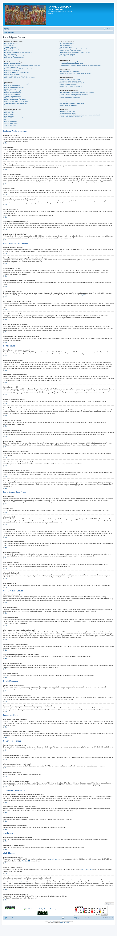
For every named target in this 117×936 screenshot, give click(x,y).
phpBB (83, 295)
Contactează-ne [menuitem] (68, 918)
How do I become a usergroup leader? (70, 50)
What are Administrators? (66, 43)
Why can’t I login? (9, 50)
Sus (6, 143)
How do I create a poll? (10, 89)
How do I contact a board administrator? (71, 116)
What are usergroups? (66, 47)
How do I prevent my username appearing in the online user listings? (23, 65)
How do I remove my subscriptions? (70, 97)
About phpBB (26, 861)
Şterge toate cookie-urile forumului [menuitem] (85, 918)
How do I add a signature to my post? (14, 87)
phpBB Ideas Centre (86, 869)
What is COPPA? (9, 45)
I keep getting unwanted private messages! (71, 63)
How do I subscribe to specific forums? (70, 96)
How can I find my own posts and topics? (71, 86)
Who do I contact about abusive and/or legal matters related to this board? (80, 115)
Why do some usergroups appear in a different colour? (75, 52)
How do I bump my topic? (11, 105)
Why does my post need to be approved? (15, 103)
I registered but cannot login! (12, 48)
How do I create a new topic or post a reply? (16, 83)
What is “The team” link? (66, 56)
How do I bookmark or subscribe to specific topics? (74, 94)
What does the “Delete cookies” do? (14, 57)
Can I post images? (9, 116)
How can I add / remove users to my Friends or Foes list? (76, 73)
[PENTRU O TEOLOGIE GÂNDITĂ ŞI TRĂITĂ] (10, 908)
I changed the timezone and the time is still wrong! (18, 69)
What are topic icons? (10, 125)
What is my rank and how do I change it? (15, 76)
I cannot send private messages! (69, 62)
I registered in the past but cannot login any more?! (18, 52)
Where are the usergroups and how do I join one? (73, 48)
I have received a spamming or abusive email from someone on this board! (80, 65)
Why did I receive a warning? (12, 98)
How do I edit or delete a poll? (12, 92)
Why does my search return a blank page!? (72, 82)
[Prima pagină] (26, 15)
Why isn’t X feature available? (68, 113)
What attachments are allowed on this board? (72, 103)
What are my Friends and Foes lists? (70, 71)
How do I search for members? (68, 84)
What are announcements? (11, 119)
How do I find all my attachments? (69, 105)
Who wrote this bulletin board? (68, 111)
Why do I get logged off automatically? (14, 56)
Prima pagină (10, 32)
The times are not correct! (11, 67)
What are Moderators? (66, 45)
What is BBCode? (9, 111)
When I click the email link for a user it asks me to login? (19, 77)
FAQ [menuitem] (7, 28)
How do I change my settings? (12, 63)
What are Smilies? (9, 114)
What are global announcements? (13, 118)
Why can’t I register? (10, 47)
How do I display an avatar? (12, 74)
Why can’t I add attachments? (12, 96)
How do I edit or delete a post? (12, 85)
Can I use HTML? (9, 112)
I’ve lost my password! (10, 54)
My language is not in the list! (12, 70)
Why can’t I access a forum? (12, 94)
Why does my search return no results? (71, 81)
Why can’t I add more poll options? (13, 91)
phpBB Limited (54, 859)
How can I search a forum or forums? (70, 79)
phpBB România (64, 922)
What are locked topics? (11, 123)
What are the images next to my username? (16, 72)
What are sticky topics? (10, 121)
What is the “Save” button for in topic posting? (16, 101)
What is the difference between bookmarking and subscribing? (77, 92)
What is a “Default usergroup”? (68, 54)
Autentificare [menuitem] (109, 28)
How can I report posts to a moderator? (15, 99)
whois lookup (20, 882)
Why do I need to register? (11, 43)
